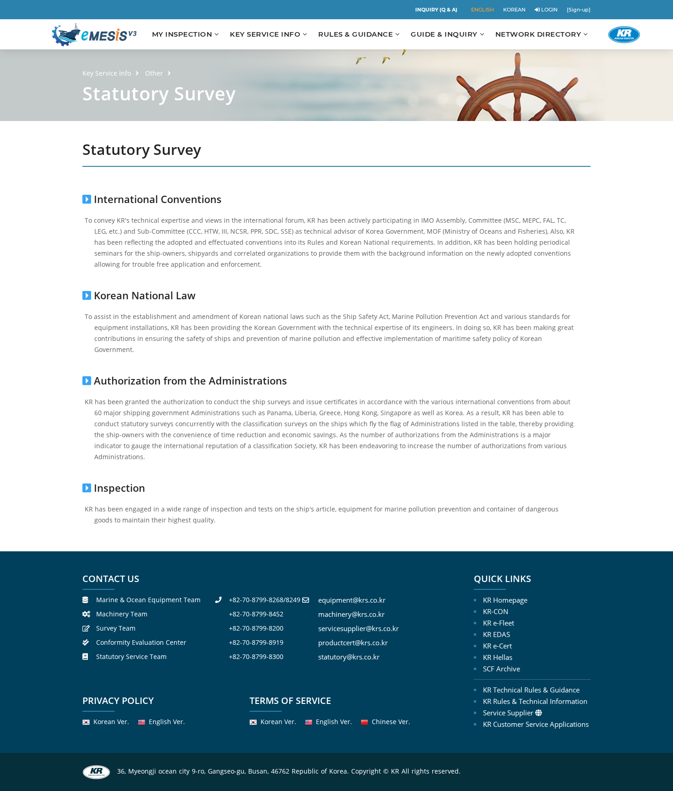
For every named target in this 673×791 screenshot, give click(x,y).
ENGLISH (482, 9)
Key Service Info (265, 34)
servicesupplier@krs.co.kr (358, 628)
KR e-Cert (497, 645)
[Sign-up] (579, 9)
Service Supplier (508, 712)
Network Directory (538, 34)
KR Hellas (497, 657)
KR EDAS (496, 634)
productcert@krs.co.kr (353, 642)
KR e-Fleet (498, 622)
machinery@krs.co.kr (351, 614)
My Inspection (182, 34)
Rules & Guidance (355, 34)
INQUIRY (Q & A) (436, 9)
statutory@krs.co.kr (349, 656)
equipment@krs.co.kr (351, 599)
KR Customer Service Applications (536, 724)
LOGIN (549, 9)
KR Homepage (505, 599)
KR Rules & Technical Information (535, 701)
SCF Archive (501, 668)
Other (154, 73)
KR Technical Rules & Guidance (531, 689)
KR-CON (495, 611)
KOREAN (514, 9)
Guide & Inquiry (444, 34)
